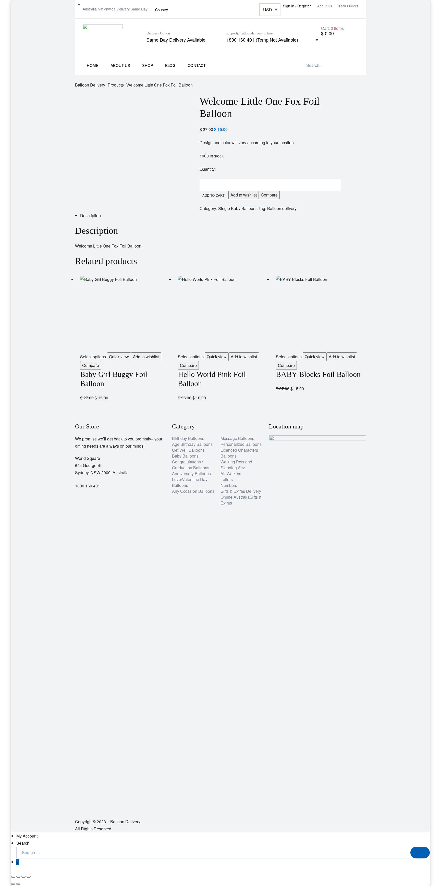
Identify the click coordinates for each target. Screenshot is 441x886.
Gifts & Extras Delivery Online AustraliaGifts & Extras (241, 497)
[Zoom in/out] (13, 877)
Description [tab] (90, 215)
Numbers (228, 485)
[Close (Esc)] (29, 877)
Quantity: (208, 169)
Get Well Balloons (188, 450)
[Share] (23, 877)
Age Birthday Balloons (192, 444)
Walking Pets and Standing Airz (236, 465)
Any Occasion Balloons (193, 491)
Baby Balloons (185, 456)
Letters (226, 479)
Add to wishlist (243, 195)
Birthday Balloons (188, 438)
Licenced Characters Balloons (239, 453)
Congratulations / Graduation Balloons (190, 465)
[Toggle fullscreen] (18, 877)
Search (22, 843)
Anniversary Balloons (191, 473)
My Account (27, 836)
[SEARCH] (420, 852)
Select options (93, 357)
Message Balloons (237, 438)
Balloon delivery (282, 208)
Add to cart (213, 195)
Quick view (119, 357)
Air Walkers (230, 473)
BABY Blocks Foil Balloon (318, 374)
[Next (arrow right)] (18, 884)
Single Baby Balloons (238, 208)
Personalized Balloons (241, 444)
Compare (269, 195)
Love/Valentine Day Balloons (189, 482)
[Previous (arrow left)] (13, 884)
